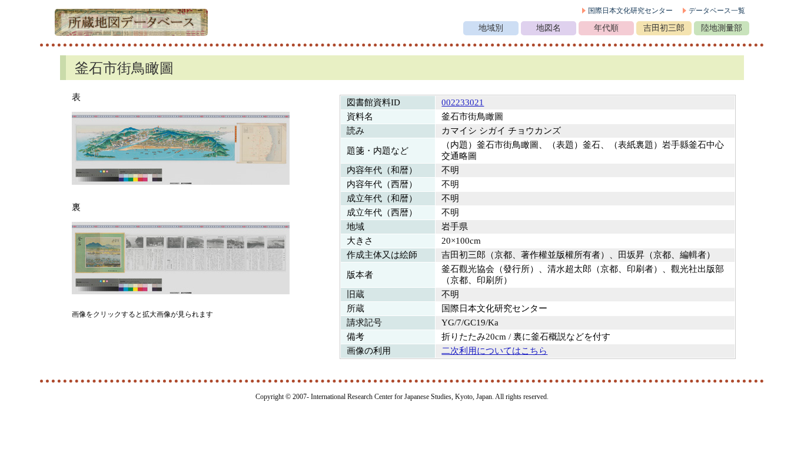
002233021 (462, 102)
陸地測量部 (721, 28)
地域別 (491, 28)
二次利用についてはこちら (494, 350)
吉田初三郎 (664, 28)
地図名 (548, 28)
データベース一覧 (717, 10)
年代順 (606, 28)
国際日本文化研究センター (630, 10)
